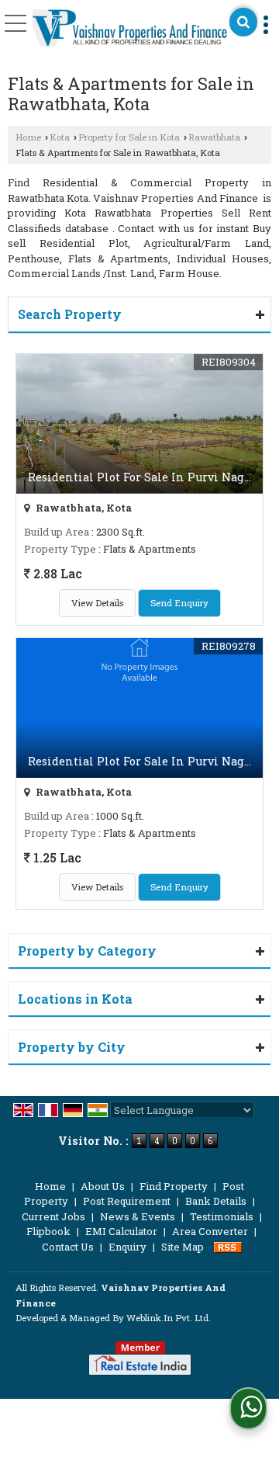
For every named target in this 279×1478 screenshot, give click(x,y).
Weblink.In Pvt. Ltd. (168, 1318)
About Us (103, 1186)
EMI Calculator (121, 1231)
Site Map (182, 1247)
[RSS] (228, 1247)
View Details (97, 603)
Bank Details (215, 1201)
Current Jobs (53, 1216)
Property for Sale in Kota (129, 137)
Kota (60, 137)
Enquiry (127, 1247)
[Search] (243, 22)
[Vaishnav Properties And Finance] (130, 29)
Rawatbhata (214, 137)
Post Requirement (126, 1201)
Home (28, 137)
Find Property (174, 1186)
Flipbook (48, 1231)
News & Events (137, 1216)
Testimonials (221, 1216)
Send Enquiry (179, 603)
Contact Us (68, 1247)
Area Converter (210, 1231)
